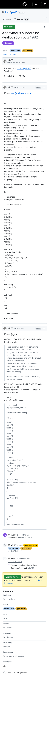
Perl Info (9, 318)
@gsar (14, 334)
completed (12, 537)
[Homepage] (24, 4)
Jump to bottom (9, 54)
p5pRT (10, 60)
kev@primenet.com (21, 93)
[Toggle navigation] (4, 4)
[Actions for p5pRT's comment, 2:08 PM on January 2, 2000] (44, 328)
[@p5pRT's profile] (4, 61)
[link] (12, 534)
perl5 (14, 12)
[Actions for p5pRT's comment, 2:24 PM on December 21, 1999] (44, 87)
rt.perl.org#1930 (24, 68)
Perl (7, 12)
